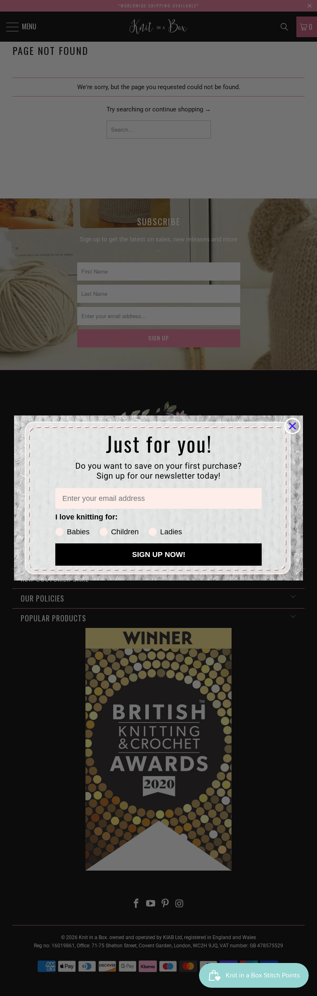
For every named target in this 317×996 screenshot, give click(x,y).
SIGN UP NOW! (158, 554)
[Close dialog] (292, 426)
